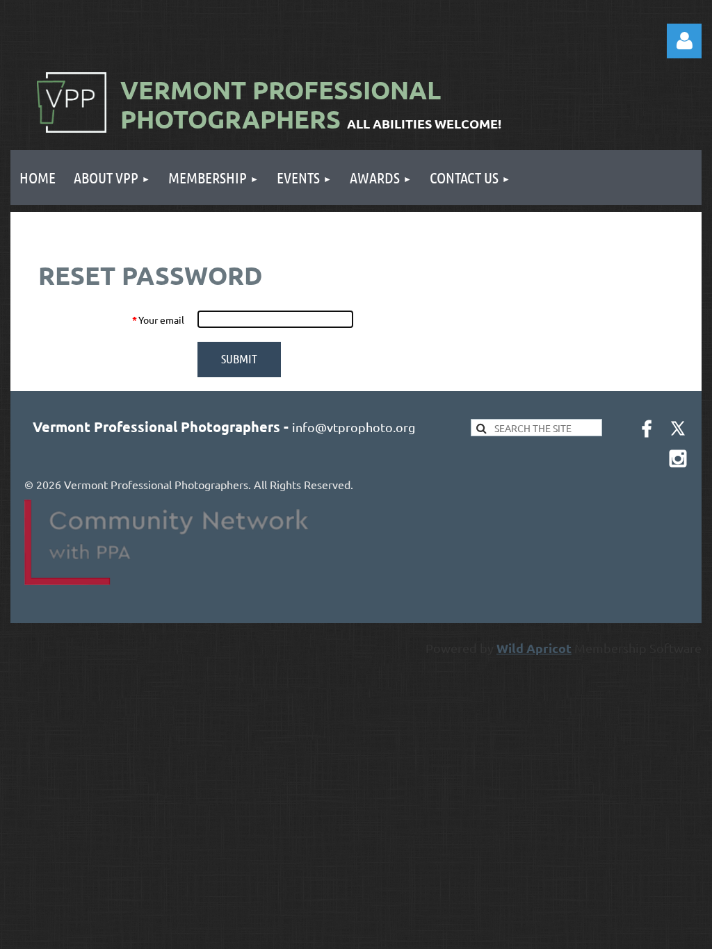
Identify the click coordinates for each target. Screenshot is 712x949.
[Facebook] (646, 428)
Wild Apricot (534, 648)
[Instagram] (678, 458)
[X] (678, 428)
